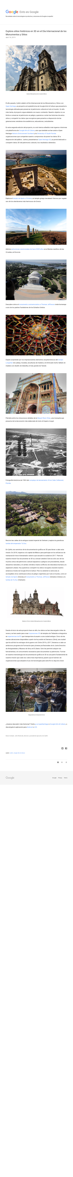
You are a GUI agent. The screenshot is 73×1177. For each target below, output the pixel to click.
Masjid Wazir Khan (44, 418)
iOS (35, 727)
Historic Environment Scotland (23, 133)
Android (30, 727)
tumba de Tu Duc (12, 580)
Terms (65, 778)
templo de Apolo (11, 577)
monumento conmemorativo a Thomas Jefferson (37, 304)
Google (54, 778)
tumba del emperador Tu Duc (16, 543)
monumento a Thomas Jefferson (38, 577)
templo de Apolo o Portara (22, 198)
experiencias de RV (14, 636)
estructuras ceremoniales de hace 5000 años (27, 249)
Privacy (60, 778)
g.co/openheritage (41, 724)
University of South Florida (46, 133)
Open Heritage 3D (44, 139)
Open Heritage (11, 106)
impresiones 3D (34, 633)
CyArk (11, 753)
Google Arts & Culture (27, 130)
